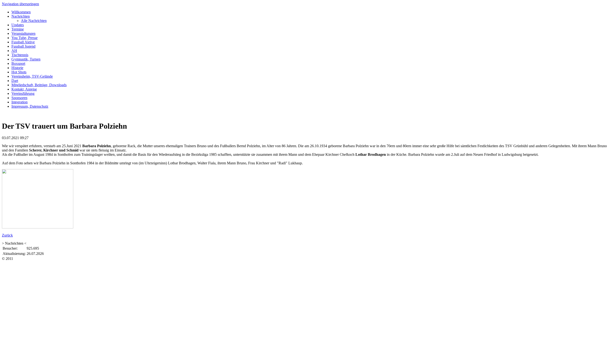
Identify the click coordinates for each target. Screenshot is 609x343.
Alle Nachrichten (34, 21)
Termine (17, 29)
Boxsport (18, 63)
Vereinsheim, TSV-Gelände (32, 76)
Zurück (7, 235)
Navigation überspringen (20, 4)
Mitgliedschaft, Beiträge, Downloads (39, 85)
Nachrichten (20, 16)
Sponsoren (19, 98)
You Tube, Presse (24, 38)
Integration (19, 102)
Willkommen (21, 12)
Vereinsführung (22, 93)
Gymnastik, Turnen (25, 59)
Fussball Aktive (23, 42)
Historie (17, 68)
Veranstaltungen (23, 33)
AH (14, 51)
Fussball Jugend (23, 46)
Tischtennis (19, 55)
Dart (14, 81)
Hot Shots (18, 72)
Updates (17, 25)
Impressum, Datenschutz (29, 106)
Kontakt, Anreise (24, 89)
